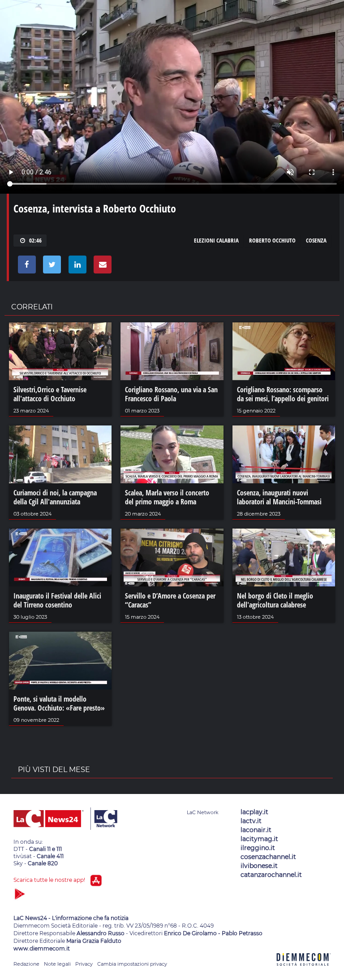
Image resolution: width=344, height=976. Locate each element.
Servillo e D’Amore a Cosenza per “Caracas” (170, 600)
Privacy (84, 964)
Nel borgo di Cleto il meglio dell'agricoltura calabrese (275, 600)
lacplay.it (254, 812)
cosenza (316, 240)
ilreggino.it (258, 848)
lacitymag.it (259, 839)
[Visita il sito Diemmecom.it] (304, 970)
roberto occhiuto (272, 240)
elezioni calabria (216, 240)
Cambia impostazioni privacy (132, 964)
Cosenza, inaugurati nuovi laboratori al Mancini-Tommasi (279, 497)
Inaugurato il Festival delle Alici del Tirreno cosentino (57, 600)
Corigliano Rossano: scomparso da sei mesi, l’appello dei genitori (283, 394)
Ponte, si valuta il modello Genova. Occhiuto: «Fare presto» (59, 703)
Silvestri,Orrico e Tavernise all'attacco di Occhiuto (49, 394)
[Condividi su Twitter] (50, 267)
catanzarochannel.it (271, 875)
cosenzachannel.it (268, 857)
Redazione (26, 964)
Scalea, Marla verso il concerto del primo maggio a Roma (167, 497)
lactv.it (251, 821)
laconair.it (256, 830)
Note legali (57, 964)
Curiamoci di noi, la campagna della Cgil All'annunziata (55, 497)
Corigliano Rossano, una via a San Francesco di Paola (171, 394)
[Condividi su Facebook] (25, 267)
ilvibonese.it (259, 866)
